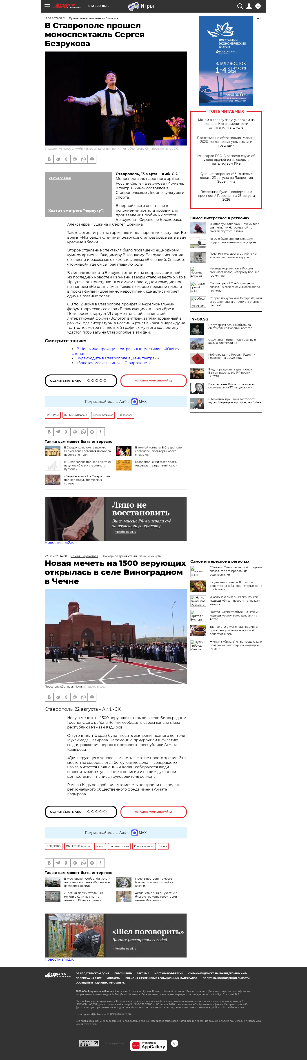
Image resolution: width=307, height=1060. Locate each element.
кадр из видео (96, 686)
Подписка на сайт (88, 978)
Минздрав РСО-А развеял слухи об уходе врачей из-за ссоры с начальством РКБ (226, 160)
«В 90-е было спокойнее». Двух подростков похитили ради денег (233, 240)
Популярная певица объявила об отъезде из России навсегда (230, 326)
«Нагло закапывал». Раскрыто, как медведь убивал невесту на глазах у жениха (235, 600)
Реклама (143, 973)
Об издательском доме (92, 973)
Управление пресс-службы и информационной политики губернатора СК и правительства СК (111, 148)
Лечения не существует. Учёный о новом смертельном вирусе (233, 255)
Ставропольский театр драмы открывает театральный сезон (156, 463)
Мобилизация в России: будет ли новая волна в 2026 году (231, 356)
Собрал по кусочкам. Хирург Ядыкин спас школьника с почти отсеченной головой (236, 301)
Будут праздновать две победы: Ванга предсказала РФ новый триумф (230, 372)
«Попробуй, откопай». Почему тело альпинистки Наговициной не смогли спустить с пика (234, 227)
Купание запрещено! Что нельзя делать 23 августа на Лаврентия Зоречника (226, 178)
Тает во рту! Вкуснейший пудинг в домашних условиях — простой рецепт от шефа (234, 630)
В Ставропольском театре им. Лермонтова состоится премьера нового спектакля (87, 451)
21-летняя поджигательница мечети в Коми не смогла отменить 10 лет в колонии (84, 896)
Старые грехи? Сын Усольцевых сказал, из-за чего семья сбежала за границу (235, 287)
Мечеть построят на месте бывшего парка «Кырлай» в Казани (154, 882)
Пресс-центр (123, 973)
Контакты (113, 978)
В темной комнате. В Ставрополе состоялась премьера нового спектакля (158, 451)
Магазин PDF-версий (168, 973)
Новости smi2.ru (60, 542)
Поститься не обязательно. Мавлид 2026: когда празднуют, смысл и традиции (226, 142)
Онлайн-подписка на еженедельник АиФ (217, 973)
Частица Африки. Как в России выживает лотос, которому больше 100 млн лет (234, 272)
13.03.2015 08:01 (55, 18)
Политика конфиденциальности (226, 978)
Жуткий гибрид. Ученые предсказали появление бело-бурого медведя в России (236, 645)
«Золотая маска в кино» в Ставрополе (112, 363)
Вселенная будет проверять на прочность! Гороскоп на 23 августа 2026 (226, 196)
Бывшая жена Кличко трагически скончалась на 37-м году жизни (231, 386)
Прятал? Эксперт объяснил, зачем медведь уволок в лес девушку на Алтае (234, 615)
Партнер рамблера (114, 1043)
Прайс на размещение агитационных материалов (161, 978)
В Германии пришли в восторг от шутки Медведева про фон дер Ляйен (234, 401)
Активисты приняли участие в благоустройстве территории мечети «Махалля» (156, 896)
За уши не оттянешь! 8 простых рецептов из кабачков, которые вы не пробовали (236, 585)
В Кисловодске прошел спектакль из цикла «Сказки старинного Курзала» (88, 465)
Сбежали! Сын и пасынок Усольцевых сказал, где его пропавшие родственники (236, 571)
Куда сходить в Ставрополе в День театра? (116, 358)
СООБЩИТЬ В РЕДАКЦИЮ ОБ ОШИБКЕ (100, 982)
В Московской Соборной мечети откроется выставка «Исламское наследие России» (87, 882)
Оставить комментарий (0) (153, 380)
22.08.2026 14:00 (56, 556)
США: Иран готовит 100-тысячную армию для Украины (232, 341)
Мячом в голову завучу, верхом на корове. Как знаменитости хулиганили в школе (226, 124)
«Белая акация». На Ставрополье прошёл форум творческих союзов (87, 480)
